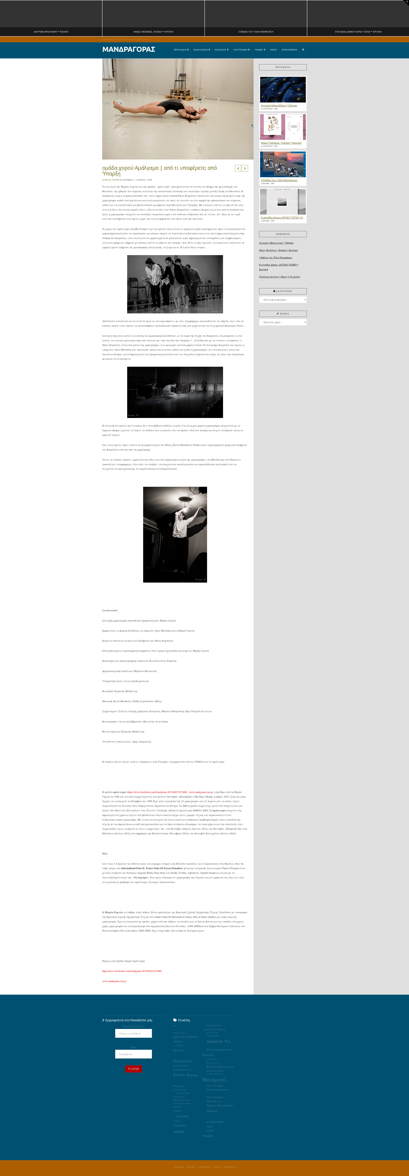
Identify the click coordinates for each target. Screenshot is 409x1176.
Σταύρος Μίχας (183, 1093)
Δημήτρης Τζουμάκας (221, 1041)
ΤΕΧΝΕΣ (115, 180)
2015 (175, 1025)
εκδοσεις (212, 1111)
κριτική (182, 1116)
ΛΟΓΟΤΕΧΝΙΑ (204, 1167)
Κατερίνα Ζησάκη (181, 1065)
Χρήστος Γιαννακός (181, 1103)
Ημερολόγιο (182, 1060)
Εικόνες (178, 1050)
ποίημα (209, 1126)
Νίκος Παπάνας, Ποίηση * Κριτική (278, 250)
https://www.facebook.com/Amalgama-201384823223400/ (157, 792)
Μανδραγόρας (217, 1079)
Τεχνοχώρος (178, 1096)
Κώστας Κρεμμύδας (188, 1074)
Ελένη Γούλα (212, 1059)
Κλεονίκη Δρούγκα (182, 1069)
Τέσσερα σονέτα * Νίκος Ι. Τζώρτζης (280, 276)
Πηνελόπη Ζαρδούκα (217, 1089)
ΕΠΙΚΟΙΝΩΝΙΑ (229, 1167)
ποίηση (178, 1131)
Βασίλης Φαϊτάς (179, 1033)
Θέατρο (107, 180)
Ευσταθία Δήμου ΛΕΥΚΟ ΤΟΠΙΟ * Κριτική (279, 267)
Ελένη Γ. (209, 1055)
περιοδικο (179, 1125)
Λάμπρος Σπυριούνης (214, 1074)
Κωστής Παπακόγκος (214, 1071)
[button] (406, 3)
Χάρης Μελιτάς (214, 1101)
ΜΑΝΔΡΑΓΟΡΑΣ (128, 49)
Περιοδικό (178, 1086)
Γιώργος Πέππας (213, 1036)
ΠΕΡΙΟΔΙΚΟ (178, 1167)
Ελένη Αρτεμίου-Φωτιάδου (221, 1049)
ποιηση (207, 1135)
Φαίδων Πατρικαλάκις (182, 1100)
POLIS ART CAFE (213, 1025)
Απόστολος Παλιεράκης (214, 1029)
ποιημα (210, 1130)
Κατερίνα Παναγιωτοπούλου (221, 1066)
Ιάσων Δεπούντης (213, 1063)
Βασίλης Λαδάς (212, 1033)
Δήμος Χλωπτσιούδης (185, 1036)
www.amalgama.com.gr (201, 792)
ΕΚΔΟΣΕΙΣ (190, 1167)
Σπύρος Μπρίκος (180, 1090)
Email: (133, 1047)
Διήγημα (178, 1041)
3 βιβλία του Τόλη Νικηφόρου (275, 257)
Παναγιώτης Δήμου (214, 1085)
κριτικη (176, 1120)
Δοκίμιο (180, 1045)
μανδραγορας (215, 1121)
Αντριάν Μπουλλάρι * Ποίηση (276, 242)
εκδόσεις (177, 1110)
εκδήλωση (177, 1107)
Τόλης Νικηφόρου (215, 1097)
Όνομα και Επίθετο (133, 1026)
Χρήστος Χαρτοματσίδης (221, 1105)
